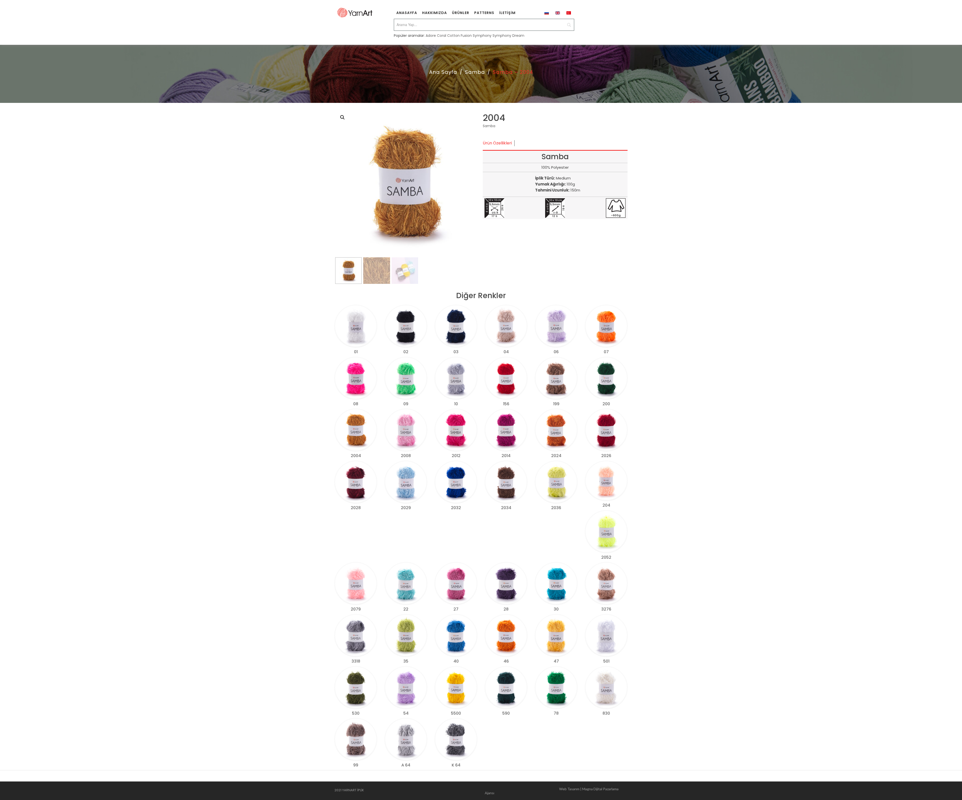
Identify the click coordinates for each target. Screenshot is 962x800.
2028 (356, 508)
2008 (406, 456)
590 (506, 713)
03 (455, 352)
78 (556, 713)
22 (405, 609)
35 (405, 661)
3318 (355, 661)
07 (606, 352)
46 (506, 661)
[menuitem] (407, 12)
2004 (356, 456)
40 (456, 661)
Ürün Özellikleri (497, 143)
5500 (456, 713)
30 (556, 609)
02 (405, 352)
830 (606, 713)
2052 (606, 557)
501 (606, 661)
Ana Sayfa (443, 72)
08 (355, 404)
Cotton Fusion (459, 35)
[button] (342, 117)
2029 (406, 508)
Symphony (482, 35)
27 (455, 609)
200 (606, 404)
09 (405, 404)
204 (606, 505)
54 (406, 713)
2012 (456, 456)
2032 (456, 508)
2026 (606, 456)
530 (355, 713)
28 (506, 609)
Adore (431, 35)
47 (556, 661)
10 (456, 404)
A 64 (405, 765)
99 (355, 765)
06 (556, 352)
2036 (556, 508)
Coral (441, 35)
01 (356, 352)
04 (506, 352)
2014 (506, 456)
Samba (475, 72)
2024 (556, 456)
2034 (506, 508)
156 (506, 404)
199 (556, 404)
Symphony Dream (508, 35)
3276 (606, 609)
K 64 (456, 765)
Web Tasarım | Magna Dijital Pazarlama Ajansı (552, 791)
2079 (356, 609)
